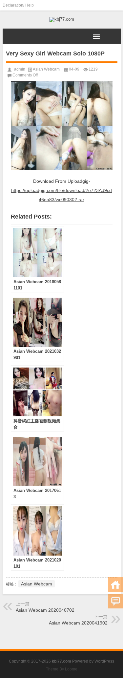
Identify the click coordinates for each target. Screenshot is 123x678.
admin (19, 69)
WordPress (104, 661)
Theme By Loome (61, 669)
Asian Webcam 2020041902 (78, 622)
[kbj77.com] (62, 19)
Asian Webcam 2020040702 (45, 610)
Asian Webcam (46, 69)
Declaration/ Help (18, 5)
